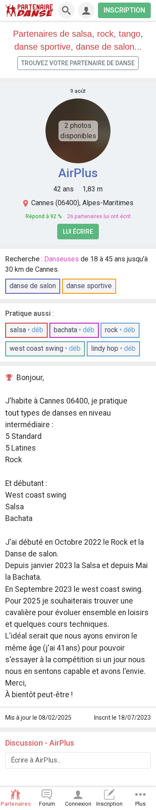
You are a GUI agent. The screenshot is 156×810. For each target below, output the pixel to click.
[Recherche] (66, 10)
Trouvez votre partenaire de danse (78, 63)
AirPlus (78, 173)
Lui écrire (78, 231)
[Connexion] (86, 10)
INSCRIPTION (124, 10)
